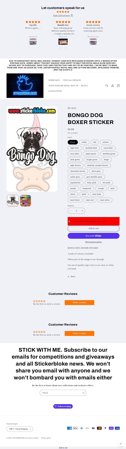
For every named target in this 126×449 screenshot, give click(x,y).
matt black (75, 200)
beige (106, 160)
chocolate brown (77, 171)
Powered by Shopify (32, 438)
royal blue (108, 148)
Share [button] (73, 276)
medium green (109, 154)
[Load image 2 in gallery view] (25, 200)
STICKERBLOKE (18, 438)
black (72, 142)
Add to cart (63, 448)
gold (84, 194)
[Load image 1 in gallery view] (12, 200)
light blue (74, 148)
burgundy (87, 188)
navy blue (74, 154)
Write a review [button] (79, 302)
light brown (75, 165)
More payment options (93, 242)
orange (101, 188)
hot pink (106, 183)
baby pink (91, 183)
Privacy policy (46, 438)
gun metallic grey (94, 177)
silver (72, 194)
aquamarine (75, 183)
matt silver (105, 200)
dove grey (96, 171)
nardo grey (75, 177)
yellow (106, 142)
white (84, 142)
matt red (90, 200)
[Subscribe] (83, 393)
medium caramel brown (97, 165)
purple (73, 188)
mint (113, 188)
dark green (75, 160)
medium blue (91, 148)
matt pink (97, 194)
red (94, 142)
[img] (63, 12)
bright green (92, 160)
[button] (61, 48)
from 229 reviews (61, 15)
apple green (91, 154)
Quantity (71, 206)
